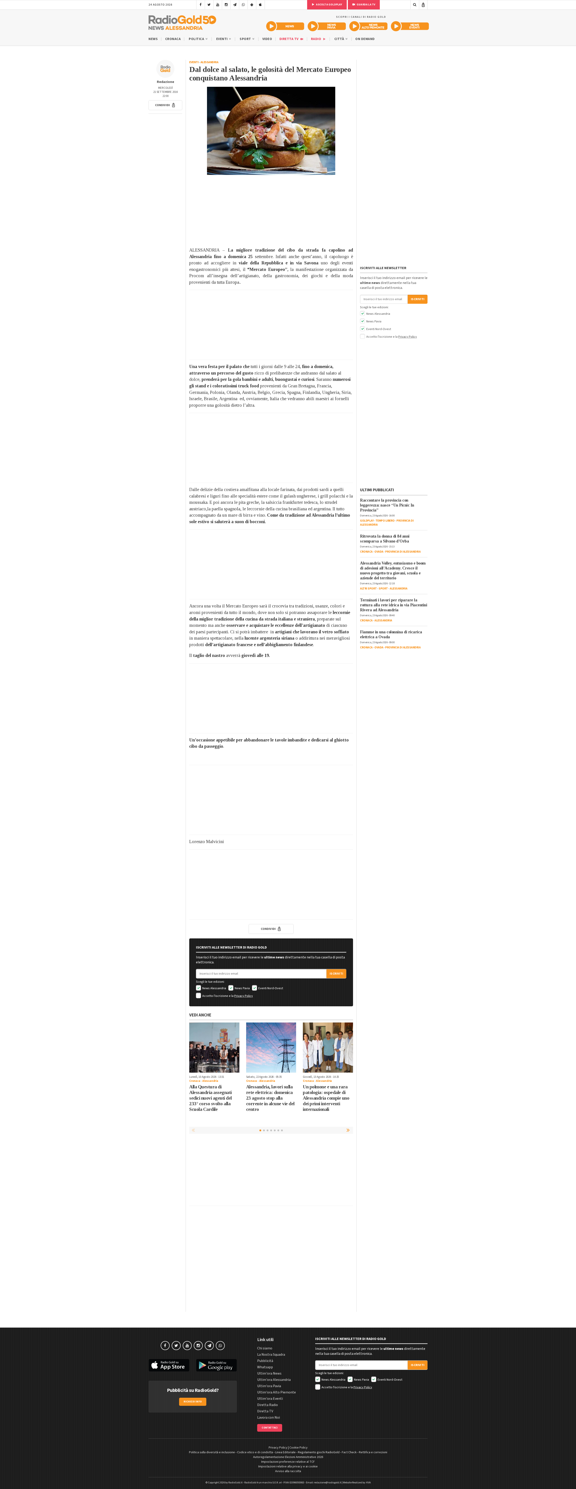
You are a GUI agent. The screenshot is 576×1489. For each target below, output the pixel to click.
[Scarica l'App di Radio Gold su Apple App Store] (168, 1365)
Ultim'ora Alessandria (274, 1379)
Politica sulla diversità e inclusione (212, 1452)
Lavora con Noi (268, 1417)
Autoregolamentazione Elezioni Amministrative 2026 (288, 1457)
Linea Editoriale (285, 1452)
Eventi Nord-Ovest (270, 988)
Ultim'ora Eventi (270, 1398)
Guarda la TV (366, 5)
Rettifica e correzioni (373, 1452)
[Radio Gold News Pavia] (327, 26)
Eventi (222, 39)
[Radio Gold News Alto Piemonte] (368, 26)
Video (267, 39)
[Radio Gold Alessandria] (182, 21)
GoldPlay (367, 521)
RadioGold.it (235, 1483)
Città (339, 39)
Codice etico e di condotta (255, 1452)
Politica (197, 39)
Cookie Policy (298, 1447)
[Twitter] (209, 4)
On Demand (365, 39)
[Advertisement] (271, 210)
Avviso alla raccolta (288, 1471)
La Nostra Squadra (271, 1354)
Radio (316, 39)
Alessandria (209, 62)
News (153, 39)
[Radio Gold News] (285, 26)
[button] (165, 105)
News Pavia (242, 988)
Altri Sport (368, 589)
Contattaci (270, 1427)
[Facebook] (200, 4)
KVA (368, 1483)
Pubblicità (265, 1360)
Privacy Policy (243, 996)
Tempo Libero (385, 521)
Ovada (378, 552)
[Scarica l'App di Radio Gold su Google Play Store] (216, 1365)
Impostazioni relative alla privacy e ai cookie (288, 1466)
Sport (246, 39)
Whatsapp (265, 1367)
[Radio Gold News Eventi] (410, 26)
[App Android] (252, 4)
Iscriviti (336, 973)
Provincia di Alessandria (403, 552)
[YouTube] (218, 4)
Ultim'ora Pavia (269, 1386)
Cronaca (173, 39)
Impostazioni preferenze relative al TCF (288, 1462)
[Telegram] (235, 4)
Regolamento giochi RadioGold (319, 1452)
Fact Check (349, 1452)
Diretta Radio (267, 1404)
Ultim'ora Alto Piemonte (276, 1392)
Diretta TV (289, 39)
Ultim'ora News (269, 1373)
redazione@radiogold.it (327, 1483)
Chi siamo (264, 1348)
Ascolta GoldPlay (328, 5)
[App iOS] (260, 4)
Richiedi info (193, 1402)
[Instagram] (226, 4)
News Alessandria (214, 988)
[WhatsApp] (243, 4)
